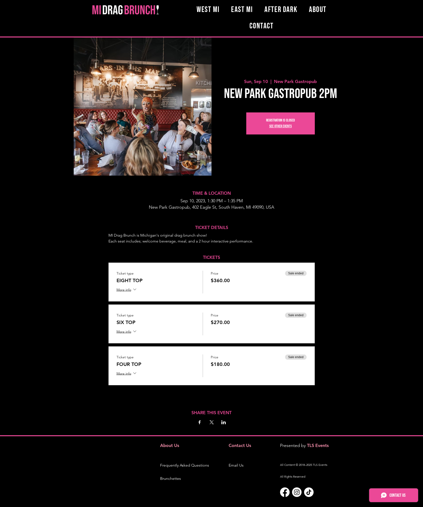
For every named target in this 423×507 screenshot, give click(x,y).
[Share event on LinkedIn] (223, 422)
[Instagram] (297, 492)
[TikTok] (309, 492)
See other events (280, 126)
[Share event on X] (211, 422)
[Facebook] (285, 492)
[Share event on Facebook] (199, 422)
